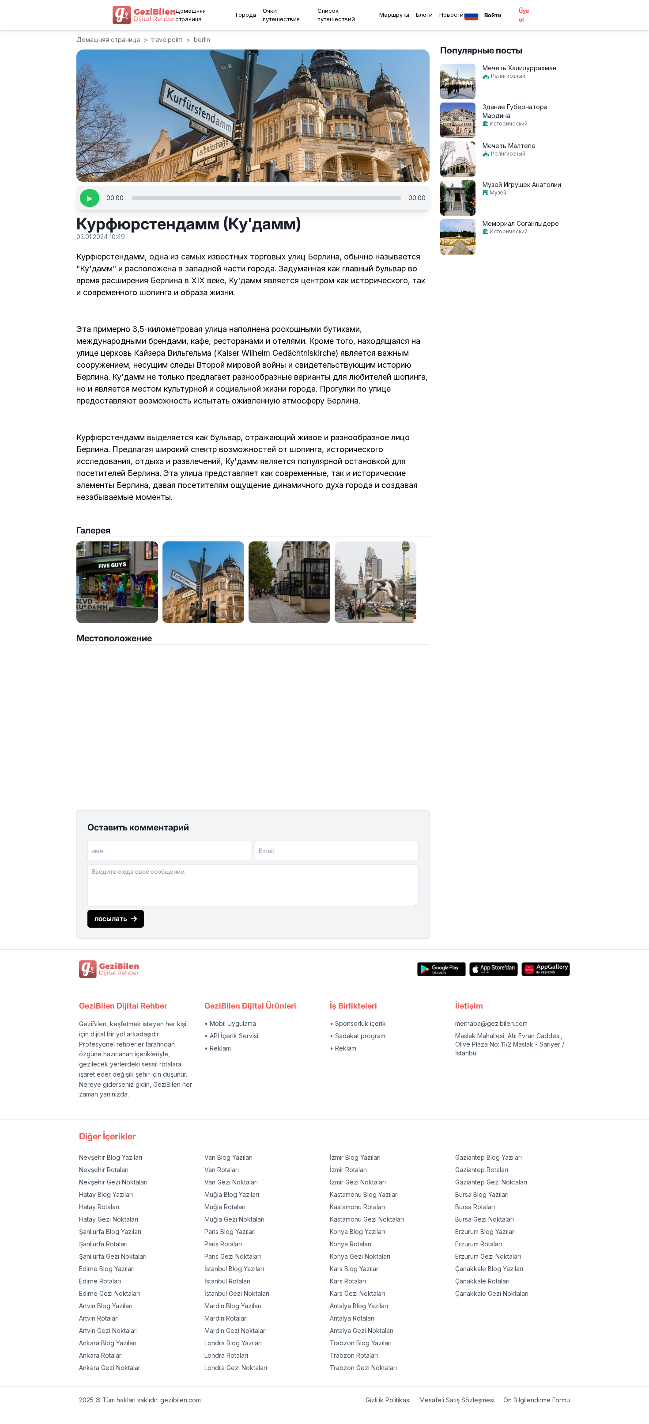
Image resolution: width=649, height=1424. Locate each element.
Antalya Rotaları (352, 1318)
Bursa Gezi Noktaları (484, 1219)
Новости (451, 14)
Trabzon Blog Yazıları (361, 1343)
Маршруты (394, 14)
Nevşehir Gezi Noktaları (113, 1182)
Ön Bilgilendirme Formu (536, 1400)
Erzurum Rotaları (478, 1244)
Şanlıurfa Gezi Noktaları (113, 1256)
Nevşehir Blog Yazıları (110, 1157)
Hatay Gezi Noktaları (108, 1219)
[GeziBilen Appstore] (493, 969)
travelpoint (166, 39)
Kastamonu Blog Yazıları (364, 1194)
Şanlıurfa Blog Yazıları (110, 1231)
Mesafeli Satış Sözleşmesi (456, 1400)
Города (246, 14)
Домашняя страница (190, 15)
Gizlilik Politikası (388, 1400)
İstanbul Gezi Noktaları (236, 1293)
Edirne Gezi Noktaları (109, 1293)
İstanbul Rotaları (227, 1281)
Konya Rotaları (350, 1244)
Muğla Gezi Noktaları (234, 1219)
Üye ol (524, 15)
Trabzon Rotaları (354, 1355)
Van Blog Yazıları (228, 1157)
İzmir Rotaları (348, 1169)
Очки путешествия (281, 15)
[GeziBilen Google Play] (441, 969)
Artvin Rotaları (99, 1318)
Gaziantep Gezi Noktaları (491, 1182)
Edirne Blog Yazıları (107, 1268)
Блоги (424, 14)
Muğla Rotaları (224, 1207)
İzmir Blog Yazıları (355, 1157)
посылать (110, 918)
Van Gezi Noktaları (231, 1182)
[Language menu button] (471, 15)
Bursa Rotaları (475, 1207)
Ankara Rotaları (101, 1355)
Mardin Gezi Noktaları (235, 1330)
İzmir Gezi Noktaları (358, 1182)
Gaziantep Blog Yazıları (488, 1157)
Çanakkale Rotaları (482, 1281)
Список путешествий (336, 15)
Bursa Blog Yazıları (482, 1194)
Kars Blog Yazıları (355, 1268)
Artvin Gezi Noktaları (108, 1330)
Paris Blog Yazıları (230, 1231)
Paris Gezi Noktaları (232, 1256)
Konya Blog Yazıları (357, 1231)
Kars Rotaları (348, 1281)
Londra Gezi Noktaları (235, 1367)
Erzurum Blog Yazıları (485, 1231)
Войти (493, 15)
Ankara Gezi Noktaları (110, 1367)
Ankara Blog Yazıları (107, 1343)
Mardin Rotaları (226, 1318)
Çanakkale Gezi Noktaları (491, 1293)
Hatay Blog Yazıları (106, 1194)
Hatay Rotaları (99, 1207)
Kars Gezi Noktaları (357, 1293)
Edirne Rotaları (100, 1281)
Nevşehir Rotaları (103, 1169)
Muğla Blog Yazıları (231, 1194)
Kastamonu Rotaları (357, 1207)
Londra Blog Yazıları (233, 1343)
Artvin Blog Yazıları (105, 1306)
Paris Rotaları (223, 1244)
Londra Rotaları (226, 1355)
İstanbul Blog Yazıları (234, 1268)
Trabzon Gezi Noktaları (363, 1367)
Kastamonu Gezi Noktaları (367, 1219)
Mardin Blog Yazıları (232, 1306)
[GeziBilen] (144, 15)
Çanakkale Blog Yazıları (489, 1268)
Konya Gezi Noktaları (360, 1256)
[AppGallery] (545, 969)
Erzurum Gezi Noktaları (488, 1256)
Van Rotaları (221, 1169)
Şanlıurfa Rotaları (103, 1244)
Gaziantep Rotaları (481, 1169)
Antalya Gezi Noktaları (361, 1330)
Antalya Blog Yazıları (359, 1306)
